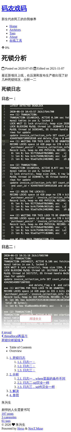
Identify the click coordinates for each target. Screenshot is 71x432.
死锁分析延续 (11, 340)
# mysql (6, 332)
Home (13, 26)
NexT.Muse (35, 428)
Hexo (20, 428)
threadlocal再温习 (15, 336)
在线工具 (15, 40)
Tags (12, 33)
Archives (15, 29)
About (13, 37)
